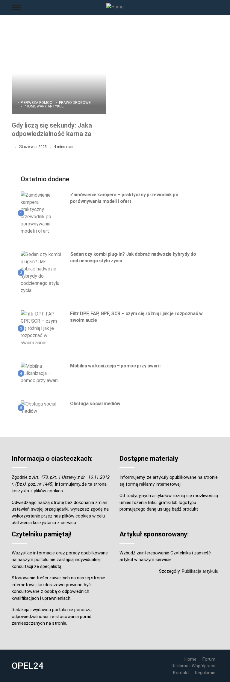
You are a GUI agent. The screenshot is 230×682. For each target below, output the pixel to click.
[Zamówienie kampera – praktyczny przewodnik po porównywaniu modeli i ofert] (41, 213)
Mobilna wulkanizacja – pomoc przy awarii (115, 366)
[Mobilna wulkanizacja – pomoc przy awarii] (41, 373)
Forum (208, 659)
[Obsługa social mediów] (41, 407)
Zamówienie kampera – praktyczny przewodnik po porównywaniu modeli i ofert (124, 198)
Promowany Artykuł (43, 106)
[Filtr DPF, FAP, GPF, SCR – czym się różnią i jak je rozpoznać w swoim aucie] (41, 328)
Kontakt (181, 672)
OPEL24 (27, 665)
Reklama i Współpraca (193, 665)
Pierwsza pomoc (36, 103)
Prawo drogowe (75, 103)
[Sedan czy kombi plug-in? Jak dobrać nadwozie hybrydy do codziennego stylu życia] (41, 272)
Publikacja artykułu (200, 571)
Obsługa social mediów (95, 403)
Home (190, 659)
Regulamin (205, 672)
